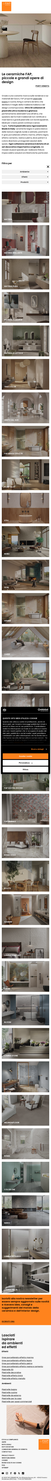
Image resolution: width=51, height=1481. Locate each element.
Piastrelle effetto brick (12, 1375)
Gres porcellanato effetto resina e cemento (22, 1366)
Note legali (6, 1444)
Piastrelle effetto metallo (13, 1378)
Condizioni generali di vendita (14, 1449)
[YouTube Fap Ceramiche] (3, 1473)
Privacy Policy (8, 1455)
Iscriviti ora (8, 1322)
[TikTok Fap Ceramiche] (23, 1473)
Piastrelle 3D (7, 1369)
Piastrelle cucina (9, 1392)
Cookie (5, 1460)
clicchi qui (18, 742)
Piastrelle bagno (9, 1389)
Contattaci (7, 1452)
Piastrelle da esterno (11, 1395)
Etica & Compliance (10, 1440)
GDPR (4, 1442)
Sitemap (5, 1468)
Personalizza (24, 763)
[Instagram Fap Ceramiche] (7, 1473)
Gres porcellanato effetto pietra (17, 1363)
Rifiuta (25, 769)
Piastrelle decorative (11, 1372)
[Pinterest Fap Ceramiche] (15, 1473)
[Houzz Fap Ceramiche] (19, 1473)
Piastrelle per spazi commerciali (17, 1401)
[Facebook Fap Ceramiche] (11, 1473)
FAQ (3, 1465)
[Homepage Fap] (6, 7)
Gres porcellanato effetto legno (17, 1360)
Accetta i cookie (25, 756)
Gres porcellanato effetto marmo (18, 1357)
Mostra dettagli (37, 749)
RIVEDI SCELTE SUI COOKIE (11, 1463)
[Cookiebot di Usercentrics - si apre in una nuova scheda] (38, 710)
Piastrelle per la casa (11, 1398)
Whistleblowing (8, 1458)
